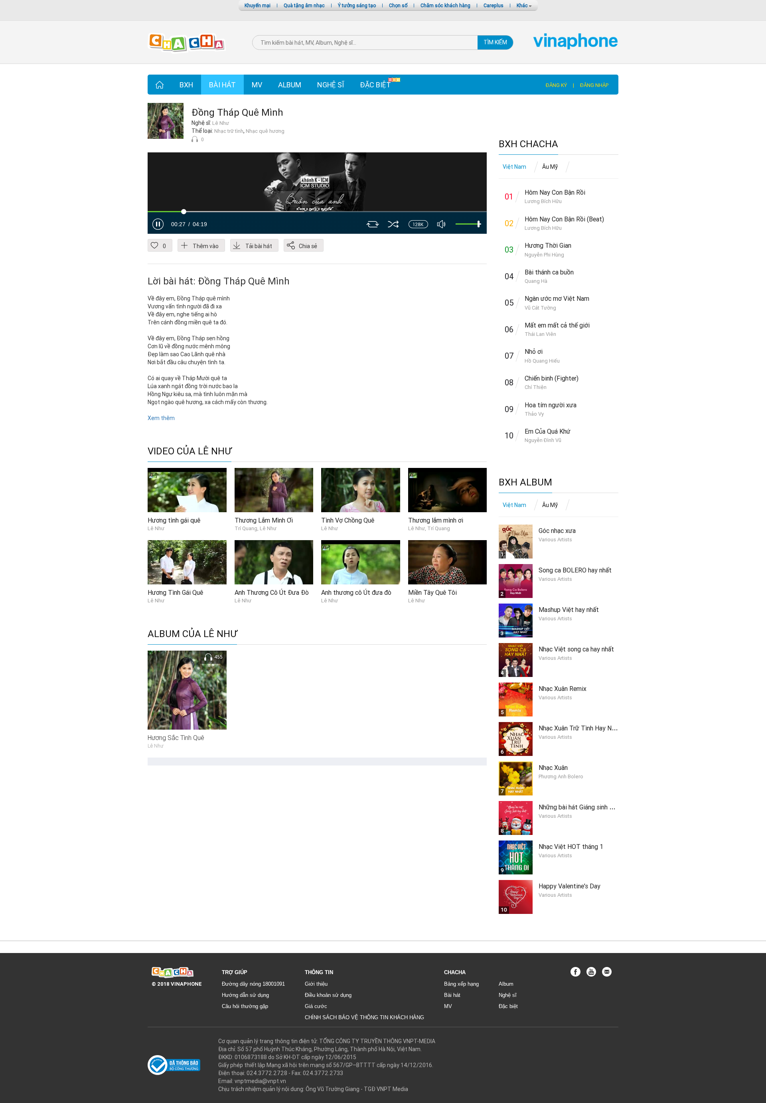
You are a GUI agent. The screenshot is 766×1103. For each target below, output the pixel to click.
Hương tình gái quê (174, 520)
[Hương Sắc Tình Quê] (187, 689)
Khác (523, 5)
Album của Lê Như (192, 634)
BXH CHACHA (528, 144)
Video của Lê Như (189, 451)
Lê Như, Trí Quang (429, 528)
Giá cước (316, 1006)
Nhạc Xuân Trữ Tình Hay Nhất (580, 728)
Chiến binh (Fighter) (551, 378)
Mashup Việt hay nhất (569, 610)
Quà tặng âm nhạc (304, 5)
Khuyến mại (257, 5)
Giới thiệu (316, 984)
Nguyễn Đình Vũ (543, 440)
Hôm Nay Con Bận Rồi (555, 192)
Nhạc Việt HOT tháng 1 (571, 846)
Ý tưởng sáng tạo (357, 5)
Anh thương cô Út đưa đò (356, 592)
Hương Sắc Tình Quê (176, 738)
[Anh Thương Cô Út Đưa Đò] (274, 562)
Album (289, 84)
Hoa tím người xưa (550, 405)
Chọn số (398, 5)
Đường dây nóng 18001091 (253, 984)
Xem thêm (161, 418)
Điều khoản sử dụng (328, 995)
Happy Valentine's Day (569, 886)
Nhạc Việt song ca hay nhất (576, 649)
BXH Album (525, 482)
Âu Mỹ (550, 166)
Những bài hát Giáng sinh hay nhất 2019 (594, 807)
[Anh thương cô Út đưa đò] (360, 562)
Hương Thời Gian (548, 245)
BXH (186, 84)
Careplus (493, 5)
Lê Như (220, 123)
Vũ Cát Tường (540, 307)
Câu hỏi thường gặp (245, 1006)
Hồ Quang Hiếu (542, 360)
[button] (158, 224)
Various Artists (555, 539)
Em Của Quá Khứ (548, 431)
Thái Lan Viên (540, 334)
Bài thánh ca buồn (549, 272)
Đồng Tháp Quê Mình (237, 112)
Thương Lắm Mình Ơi (264, 520)
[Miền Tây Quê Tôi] (447, 562)
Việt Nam (514, 166)
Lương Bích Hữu (543, 201)
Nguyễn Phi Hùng (544, 254)
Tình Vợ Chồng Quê (347, 520)
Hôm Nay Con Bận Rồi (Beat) (564, 219)
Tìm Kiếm (495, 42)
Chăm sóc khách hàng (445, 5)
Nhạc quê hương (265, 131)
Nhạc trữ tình (228, 131)
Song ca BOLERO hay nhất (575, 570)
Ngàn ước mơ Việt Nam (557, 298)
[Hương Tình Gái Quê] (187, 562)
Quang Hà (536, 281)
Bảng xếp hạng (461, 984)
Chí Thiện (536, 387)
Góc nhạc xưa (557, 531)
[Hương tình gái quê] (187, 489)
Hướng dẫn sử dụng (245, 995)
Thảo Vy (534, 413)
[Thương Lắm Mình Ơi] (274, 489)
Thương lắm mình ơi (435, 520)
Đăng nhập (594, 85)
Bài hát (222, 84)
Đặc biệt (375, 84)
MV (257, 84)
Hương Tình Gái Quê (175, 592)
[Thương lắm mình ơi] (447, 489)
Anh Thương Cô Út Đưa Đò (272, 592)
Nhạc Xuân (553, 768)
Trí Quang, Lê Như (255, 528)
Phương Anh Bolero (561, 776)
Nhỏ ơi (534, 351)
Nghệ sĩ (330, 84)
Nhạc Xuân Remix (562, 689)
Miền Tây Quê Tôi (432, 592)
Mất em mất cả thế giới (557, 325)
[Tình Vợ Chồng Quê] (360, 489)
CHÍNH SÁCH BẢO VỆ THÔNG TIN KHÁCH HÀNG (364, 1017)
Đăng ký (556, 85)
